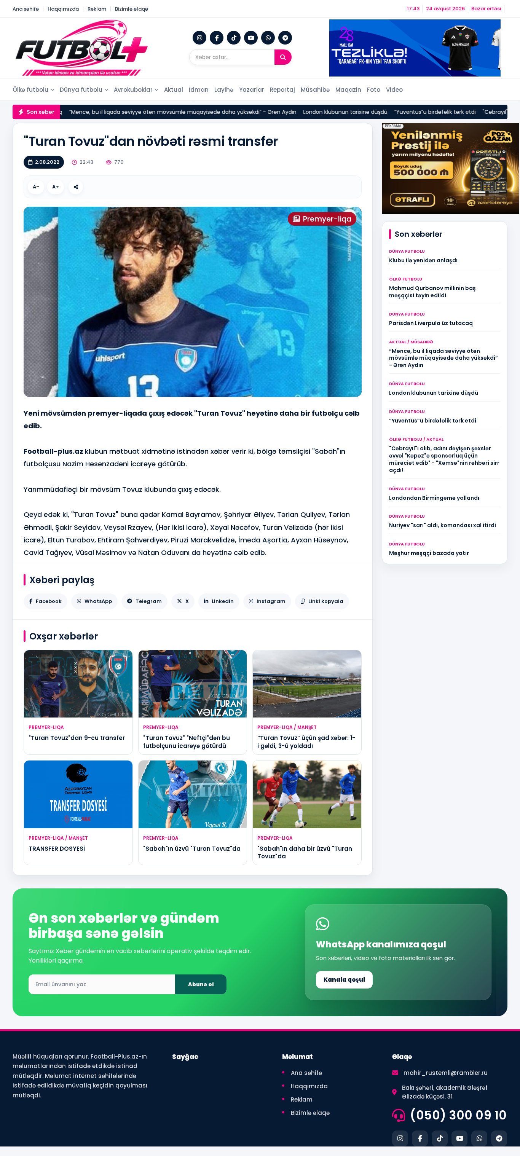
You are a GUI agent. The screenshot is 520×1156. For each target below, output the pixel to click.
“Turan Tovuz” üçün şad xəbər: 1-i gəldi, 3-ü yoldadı (306, 741)
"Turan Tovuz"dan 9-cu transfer (77, 738)
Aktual (173, 90)
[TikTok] (234, 38)
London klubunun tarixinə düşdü (296, 112)
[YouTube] (251, 38)
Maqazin (348, 90)
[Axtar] (283, 57)
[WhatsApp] (268, 38)
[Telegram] (285, 38)
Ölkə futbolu (30, 90)
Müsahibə (315, 90)
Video (394, 90)
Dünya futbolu (81, 90)
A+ (55, 186)
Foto (373, 90)
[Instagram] (199, 38)
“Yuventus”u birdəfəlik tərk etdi (385, 112)
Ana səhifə (26, 8)
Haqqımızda (63, 8)
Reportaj (282, 90)
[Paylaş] (76, 187)
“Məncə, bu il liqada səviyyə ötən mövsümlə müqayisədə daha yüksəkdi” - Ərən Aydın (133, 112)
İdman (199, 90)
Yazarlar (251, 90)
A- (36, 186)
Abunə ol (201, 984)
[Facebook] (216, 38)
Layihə (223, 90)
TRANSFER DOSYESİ (57, 849)
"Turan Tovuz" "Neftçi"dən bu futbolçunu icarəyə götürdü (186, 741)
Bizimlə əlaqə (131, 8)
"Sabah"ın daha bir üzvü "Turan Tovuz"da (304, 852)
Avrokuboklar (133, 90)
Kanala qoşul (344, 980)
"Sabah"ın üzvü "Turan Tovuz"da (192, 849)
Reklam (97, 8)
